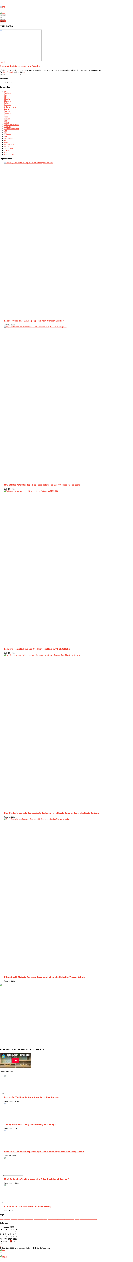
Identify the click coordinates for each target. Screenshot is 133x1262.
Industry (7, 127)
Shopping (8, 143)
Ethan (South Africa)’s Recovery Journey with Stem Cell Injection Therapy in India (44, 977)
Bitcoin (72, 1219)
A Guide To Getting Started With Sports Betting (27, 1206)
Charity (7, 99)
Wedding (7, 152)
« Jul (2, 1246)
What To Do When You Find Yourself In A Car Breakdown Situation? (36, 1179)
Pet (5, 137)
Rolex (45, 1219)
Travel (6, 150)
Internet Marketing (11, 129)
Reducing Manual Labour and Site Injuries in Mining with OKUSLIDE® (37, 649)
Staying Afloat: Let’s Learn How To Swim (20, 66)
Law (5, 133)
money (2, 1219)
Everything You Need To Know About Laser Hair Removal (31, 1097)
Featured (7, 113)
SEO (81, 1219)
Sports (6, 146)
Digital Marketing (53, 1219)
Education (8, 105)
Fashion (7, 111)
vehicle (67, 1219)
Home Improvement (11, 125)
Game (90, 1219)
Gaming (7, 119)
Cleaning (7, 101)
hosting (94, 1219)
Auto (6, 91)
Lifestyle (7, 135)
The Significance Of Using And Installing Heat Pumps (30, 1124)
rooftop (85, 1219)
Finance (7, 115)
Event (6, 109)
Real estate (8, 139)
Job (5, 131)
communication (39, 1219)
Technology (8, 148)
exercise (13, 1219)
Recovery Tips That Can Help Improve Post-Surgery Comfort (34, 321)
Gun (5, 121)
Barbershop (61, 1219)
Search (3, 21)
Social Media (9, 145)
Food (6, 117)
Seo (5, 141)
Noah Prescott (8, 72)
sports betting (29, 1219)
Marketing (7, 1219)
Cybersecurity (20, 1219)
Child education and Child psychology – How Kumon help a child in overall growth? (44, 1152)
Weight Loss (9, 154)
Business (7, 93)
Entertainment (10, 107)
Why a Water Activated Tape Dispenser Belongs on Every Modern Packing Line (42, 485)
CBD (6, 97)
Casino (6, 95)
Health (2, 62)
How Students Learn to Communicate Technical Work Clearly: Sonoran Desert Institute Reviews (51, 813)
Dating (6, 103)
